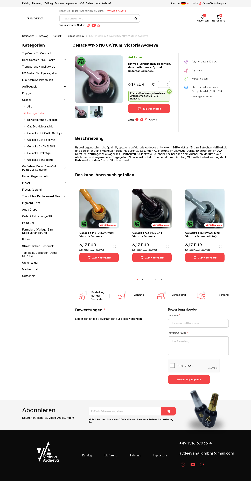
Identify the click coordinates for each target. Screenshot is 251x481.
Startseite (28, 36)
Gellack (57, 36)
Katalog (26, 3)
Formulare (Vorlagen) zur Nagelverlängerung (38, 231)
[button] (154, 84)
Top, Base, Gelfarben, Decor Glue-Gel (39, 254)
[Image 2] (96, 112)
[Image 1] (81, 112)
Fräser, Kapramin (32, 189)
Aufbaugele (29, 86)
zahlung (209, 96)
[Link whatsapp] (99, 25)
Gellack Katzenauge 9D (37, 216)
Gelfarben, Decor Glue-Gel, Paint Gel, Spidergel (39, 168)
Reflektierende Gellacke (42, 119)
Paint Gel (28, 223)
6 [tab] (166, 279)
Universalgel (30, 262)
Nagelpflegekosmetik (35, 176)
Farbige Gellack (76, 36)
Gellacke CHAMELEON (41, 146)
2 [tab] (143, 279)
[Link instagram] (89, 25)
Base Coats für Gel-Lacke (38, 60)
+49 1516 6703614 (115, 11)
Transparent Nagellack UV (38, 66)
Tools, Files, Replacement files (41, 196)
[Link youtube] (94, 25)
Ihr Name (174, 315)
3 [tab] (149, 279)
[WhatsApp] (146, 120)
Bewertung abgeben (189, 379)
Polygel (27, 93)
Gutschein (29, 276)
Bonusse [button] (59, 3)
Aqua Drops (29, 209)
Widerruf (106, 3)
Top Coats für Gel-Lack (37, 53)
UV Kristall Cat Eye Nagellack (40, 73)
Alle (29, 106)
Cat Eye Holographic (40, 126)
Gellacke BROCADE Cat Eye (44, 133)
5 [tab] (161, 279)
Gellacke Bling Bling (40, 159)
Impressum (71, 3)
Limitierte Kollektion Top (37, 80)
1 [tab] (137, 279)
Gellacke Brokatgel (39, 153)
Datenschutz (93, 3)
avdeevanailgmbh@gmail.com (205, 453)
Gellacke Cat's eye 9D (41, 139)
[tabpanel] (99, 225)
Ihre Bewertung (178, 332)
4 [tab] (155, 279)
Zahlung (48, 3)
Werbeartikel (30, 269)
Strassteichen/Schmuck (38, 246)
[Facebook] (137, 120)
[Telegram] (141, 120)
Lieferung (37, 3)
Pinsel (26, 183)
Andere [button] (153, 119)
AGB (81, 3)
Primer (26, 239)
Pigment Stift (31, 203)
